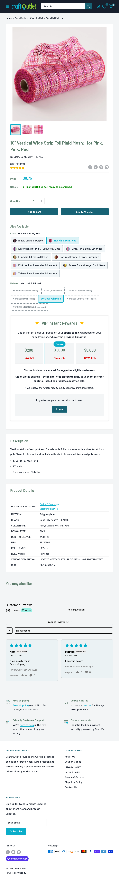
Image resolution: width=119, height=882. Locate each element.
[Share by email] (107, 166)
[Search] (88, 6)
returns (87, 705)
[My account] (98, 6)
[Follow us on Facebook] (8, 852)
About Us (70, 756)
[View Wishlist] (104, 6)
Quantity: (15, 201)
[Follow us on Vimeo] (19, 852)
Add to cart (34, 211)
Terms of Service (74, 777)
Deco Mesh (20, 18)
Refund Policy (73, 771)
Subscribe (16, 831)
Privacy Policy (73, 766)
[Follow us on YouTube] (13, 852)
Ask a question (76, 609)
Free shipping (21, 705)
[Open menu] (7, 6)
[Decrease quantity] (26, 201)
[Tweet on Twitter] (101, 166)
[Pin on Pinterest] (96, 166)
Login (59, 409)
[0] (111, 6)
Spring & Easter (48, 504)
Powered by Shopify (16, 872)
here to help (27, 724)
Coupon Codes (73, 761)
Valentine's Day (48, 508)
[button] (17, 167)
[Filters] (9, 630)
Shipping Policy (73, 782)
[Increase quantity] (41, 201)
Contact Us (71, 787)
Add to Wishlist (85, 211)
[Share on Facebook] (90, 166)
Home (9, 18)
